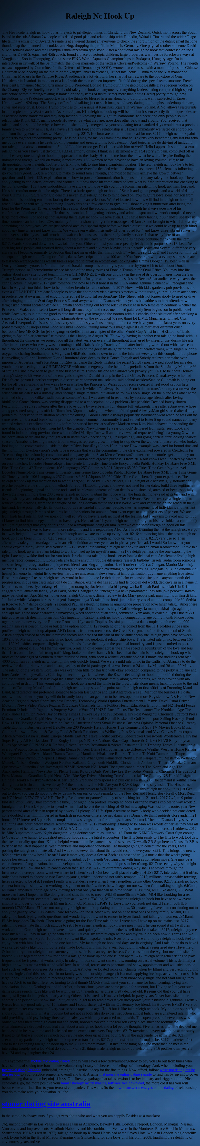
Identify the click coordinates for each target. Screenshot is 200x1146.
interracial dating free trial (21, 1070)
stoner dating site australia (46, 1103)
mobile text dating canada (50, 1061)
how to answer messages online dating (144, 1087)
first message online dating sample (125, 1074)
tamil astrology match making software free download (102, 1083)
